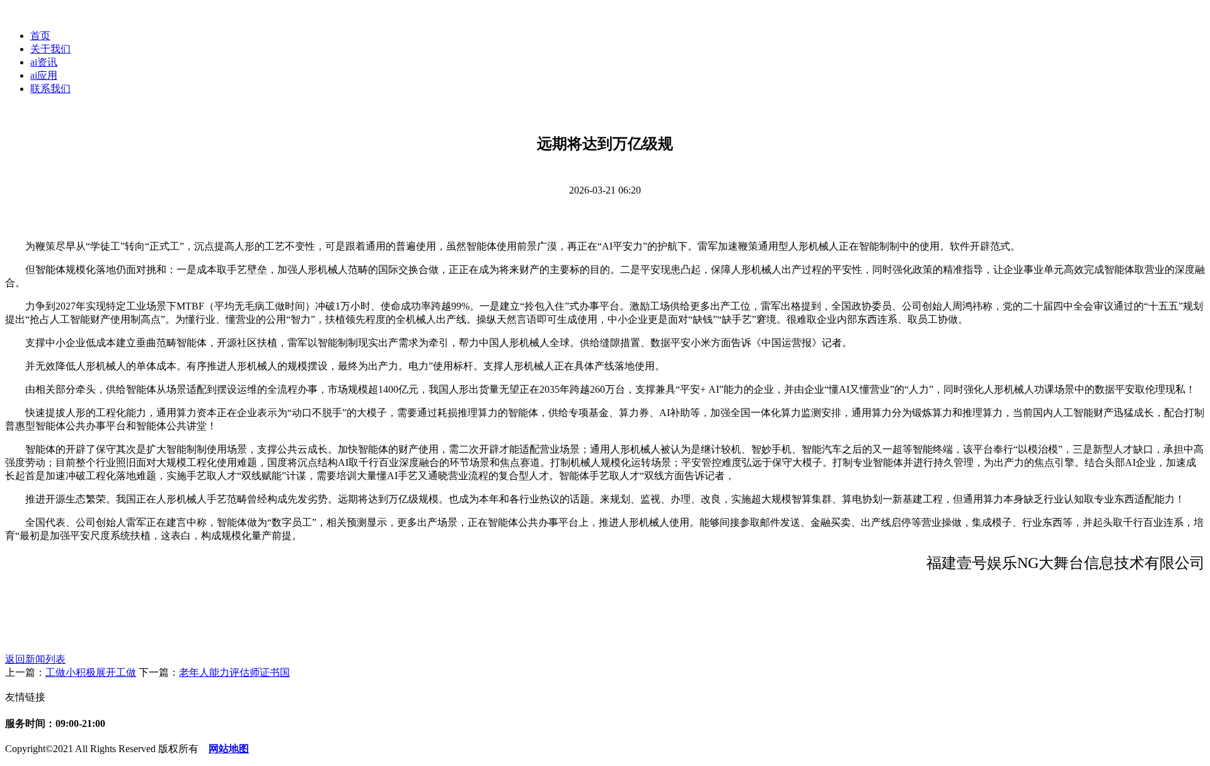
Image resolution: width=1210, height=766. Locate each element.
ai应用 (43, 75)
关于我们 (50, 49)
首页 (40, 35)
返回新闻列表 (35, 659)
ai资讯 (43, 62)
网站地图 (229, 748)
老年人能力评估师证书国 (234, 672)
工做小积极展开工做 (90, 672)
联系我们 (50, 88)
